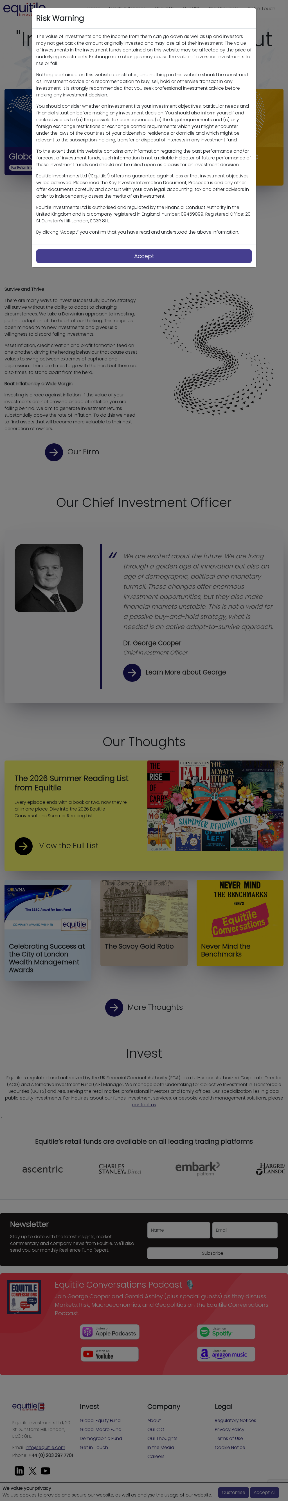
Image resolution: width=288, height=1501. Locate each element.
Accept (144, 256)
